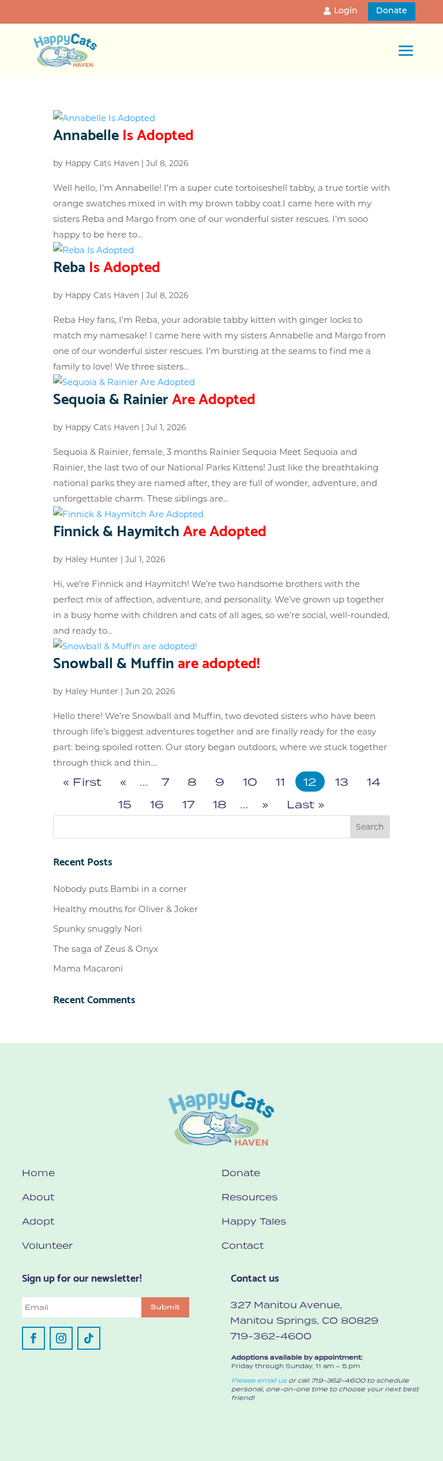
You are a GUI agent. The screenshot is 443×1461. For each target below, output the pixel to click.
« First (82, 781)
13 (341, 781)
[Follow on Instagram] (61, 1338)
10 (250, 781)
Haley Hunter (91, 559)
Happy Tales (254, 1221)
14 (373, 781)
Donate (391, 11)
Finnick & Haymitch (159, 529)
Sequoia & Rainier (154, 397)
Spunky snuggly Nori (97, 928)
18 (220, 804)
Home (38, 1172)
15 (125, 804)
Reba (106, 265)
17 (188, 804)
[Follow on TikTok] (88, 1338)
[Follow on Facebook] (33, 1338)
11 (280, 781)
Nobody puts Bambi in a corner (120, 888)
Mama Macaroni (88, 968)
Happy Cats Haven (102, 163)
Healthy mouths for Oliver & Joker (125, 908)
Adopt (38, 1221)
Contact (243, 1245)
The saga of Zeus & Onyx (105, 948)
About (38, 1197)
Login (346, 11)
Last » (305, 804)
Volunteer (47, 1245)
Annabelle (123, 133)
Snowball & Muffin (156, 661)
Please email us (259, 1380)
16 (157, 804)
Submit (165, 1307)
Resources (249, 1197)
